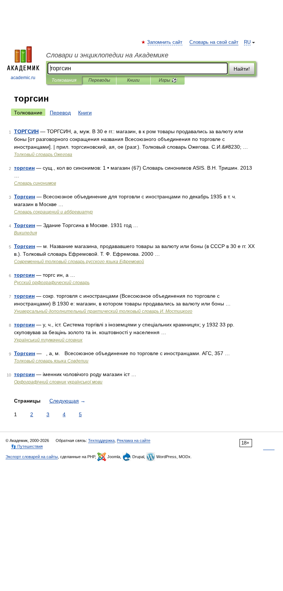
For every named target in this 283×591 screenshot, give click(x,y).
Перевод (60, 113)
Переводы (99, 80)
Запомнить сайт (165, 42)
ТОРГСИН (26, 131)
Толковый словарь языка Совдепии (51, 361)
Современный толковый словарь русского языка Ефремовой (79, 261)
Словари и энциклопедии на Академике (107, 55)
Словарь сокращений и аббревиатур (53, 212)
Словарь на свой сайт (213, 42)
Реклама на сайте (133, 440)
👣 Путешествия (27, 446)
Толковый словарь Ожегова (43, 154)
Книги (133, 80)
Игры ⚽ (168, 80)
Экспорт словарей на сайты (32, 456)
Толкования (64, 80)
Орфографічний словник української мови (58, 382)
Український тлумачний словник (48, 340)
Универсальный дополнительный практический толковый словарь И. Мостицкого (103, 311)
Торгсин (24, 196)
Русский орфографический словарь (52, 282)
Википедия (25, 233)
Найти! (242, 69)
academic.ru (23, 77)
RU (247, 42)
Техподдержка (101, 440)
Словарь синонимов (35, 183)
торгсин (24, 168)
